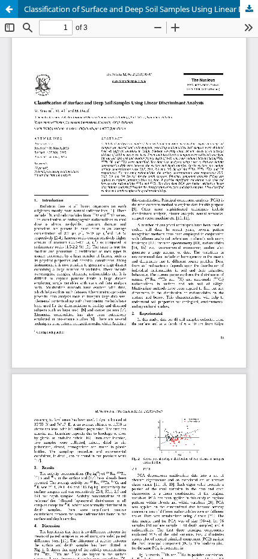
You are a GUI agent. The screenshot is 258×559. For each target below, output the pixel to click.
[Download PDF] (249, 9)
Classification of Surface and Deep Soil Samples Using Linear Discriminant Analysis (141, 9)
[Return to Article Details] (9, 9)
